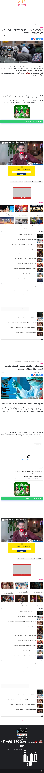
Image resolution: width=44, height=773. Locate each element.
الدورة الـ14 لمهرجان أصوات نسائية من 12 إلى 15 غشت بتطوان (21, 213)
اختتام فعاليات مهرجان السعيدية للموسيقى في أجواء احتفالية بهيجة (37, 213)
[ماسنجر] (32, 39)
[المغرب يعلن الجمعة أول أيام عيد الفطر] (7, 220)
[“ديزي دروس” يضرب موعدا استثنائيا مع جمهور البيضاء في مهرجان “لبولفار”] (40, 280)
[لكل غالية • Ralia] (22, 3)
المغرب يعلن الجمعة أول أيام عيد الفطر (7, 224)
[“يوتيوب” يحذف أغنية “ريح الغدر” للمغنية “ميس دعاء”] (40, 236)
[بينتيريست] (34, 39)
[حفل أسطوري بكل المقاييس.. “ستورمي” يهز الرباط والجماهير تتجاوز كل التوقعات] (40, 251)
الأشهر (22, 309)
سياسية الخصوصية (8, 771)
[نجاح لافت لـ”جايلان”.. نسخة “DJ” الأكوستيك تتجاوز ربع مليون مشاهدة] (40, 270)
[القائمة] (1, 3)
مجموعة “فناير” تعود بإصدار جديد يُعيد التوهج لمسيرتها (27, 239)
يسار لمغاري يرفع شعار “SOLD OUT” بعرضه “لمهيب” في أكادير (26, 254)
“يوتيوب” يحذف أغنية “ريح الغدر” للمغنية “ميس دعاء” (27, 234)
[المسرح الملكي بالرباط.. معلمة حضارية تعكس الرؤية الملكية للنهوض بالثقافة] (36, 220)
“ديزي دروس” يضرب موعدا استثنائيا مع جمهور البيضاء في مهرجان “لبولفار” (24, 278)
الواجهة (20, 181)
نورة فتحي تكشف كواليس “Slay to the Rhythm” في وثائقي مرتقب (25, 258)
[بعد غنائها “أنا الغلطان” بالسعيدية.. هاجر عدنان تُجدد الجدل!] (40, 275)
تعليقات (8, 309)
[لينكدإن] (37, 39)
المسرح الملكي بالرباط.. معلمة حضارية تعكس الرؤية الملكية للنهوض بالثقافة (37, 225)
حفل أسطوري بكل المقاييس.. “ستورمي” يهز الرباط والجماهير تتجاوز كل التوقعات (23, 249)
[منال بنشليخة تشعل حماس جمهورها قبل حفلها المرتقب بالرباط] (40, 265)
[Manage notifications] (41, 770)
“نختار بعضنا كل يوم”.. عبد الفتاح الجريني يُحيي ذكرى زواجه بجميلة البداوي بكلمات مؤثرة (22, 244)
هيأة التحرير (3, 771)
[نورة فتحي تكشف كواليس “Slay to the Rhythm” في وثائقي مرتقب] (40, 260)
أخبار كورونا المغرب (38, 181)
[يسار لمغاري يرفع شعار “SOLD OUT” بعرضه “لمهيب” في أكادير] (40, 255)
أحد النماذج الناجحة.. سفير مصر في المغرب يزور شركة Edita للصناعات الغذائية (22, 226)
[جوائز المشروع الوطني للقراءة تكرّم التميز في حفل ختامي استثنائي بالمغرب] (7, 208)
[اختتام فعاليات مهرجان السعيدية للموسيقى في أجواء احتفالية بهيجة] (36, 208)
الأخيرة (36, 309)
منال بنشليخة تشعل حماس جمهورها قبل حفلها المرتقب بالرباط (26, 263)
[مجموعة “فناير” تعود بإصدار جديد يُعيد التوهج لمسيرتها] (40, 241)
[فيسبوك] (42, 39)
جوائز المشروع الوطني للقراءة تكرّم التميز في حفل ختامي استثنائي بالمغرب (7, 213)
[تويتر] (39, 39)
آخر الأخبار (37, 25)
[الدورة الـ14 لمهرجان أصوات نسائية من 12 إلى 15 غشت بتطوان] (21, 208)
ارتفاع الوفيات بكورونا (28, 181)
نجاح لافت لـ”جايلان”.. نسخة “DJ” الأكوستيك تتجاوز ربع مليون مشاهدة (25, 268)
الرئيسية (41, 25)
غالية (41, 35)
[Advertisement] (22, 15)
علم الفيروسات (14, 181)
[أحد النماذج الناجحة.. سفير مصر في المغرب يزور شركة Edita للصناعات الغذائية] (21, 220)
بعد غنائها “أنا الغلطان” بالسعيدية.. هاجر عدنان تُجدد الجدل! (26, 273)
